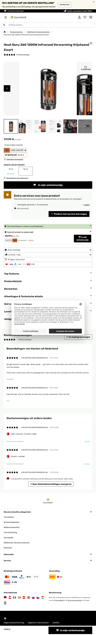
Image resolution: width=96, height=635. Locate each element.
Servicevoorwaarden (75, 600)
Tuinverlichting (10, 532)
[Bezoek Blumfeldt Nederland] (5, 603)
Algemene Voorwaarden (38, 623)
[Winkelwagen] (90, 17)
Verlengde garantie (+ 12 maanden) (32, 205)
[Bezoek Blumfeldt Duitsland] (5, 597)
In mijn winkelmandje (50, 185)
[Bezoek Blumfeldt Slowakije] (33, 597)
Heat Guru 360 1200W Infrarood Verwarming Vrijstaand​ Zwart (26, 35)
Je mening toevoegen (79, 337)
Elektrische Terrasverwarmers (38, 32)
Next (89, 88)
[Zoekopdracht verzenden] (4, 25)
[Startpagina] (7, 32)
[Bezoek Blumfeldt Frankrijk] (14, 597)
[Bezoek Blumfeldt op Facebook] (5, 618)
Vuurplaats (8, 537)
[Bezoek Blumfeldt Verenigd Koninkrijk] (28, 597)
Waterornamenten (12, 527)
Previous (7, 88)
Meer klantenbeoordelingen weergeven (52, 484)
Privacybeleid (58, 600)
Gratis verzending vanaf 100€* (79, 11)
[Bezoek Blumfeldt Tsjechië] (38, 597)
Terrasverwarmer (16, 32)
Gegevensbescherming (14, 623)
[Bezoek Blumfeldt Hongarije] (42, 597)
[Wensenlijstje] (84, 17)
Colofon (56, 623)
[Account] (79, 17)
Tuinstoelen (9, 517)
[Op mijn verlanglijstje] (91, 43)
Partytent (8, 548)
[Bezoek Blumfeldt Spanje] (23, 597)
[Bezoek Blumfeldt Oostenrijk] (9, 597)
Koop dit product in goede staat (20, 232)
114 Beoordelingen (23, 55)
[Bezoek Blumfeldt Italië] (19, 597)
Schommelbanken (12, 522)
